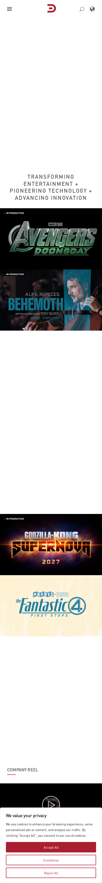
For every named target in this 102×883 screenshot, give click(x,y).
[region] (51, 845)
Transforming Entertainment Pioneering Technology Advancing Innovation (51, 187)
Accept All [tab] (51, 847)
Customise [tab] (51, 860)
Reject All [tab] (51, 873)
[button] (9, 9)
